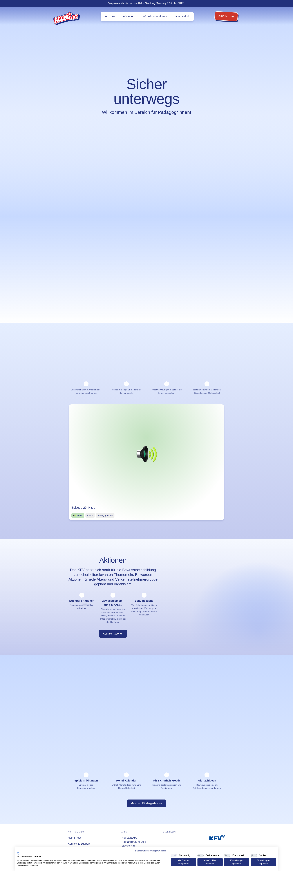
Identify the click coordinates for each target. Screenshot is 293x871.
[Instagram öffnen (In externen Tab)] (170, 838)
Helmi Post (74, 837)
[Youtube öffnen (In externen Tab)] (176, 838)
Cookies (162, 851)
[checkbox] (174, 855)
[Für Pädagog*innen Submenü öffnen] (169, 16)
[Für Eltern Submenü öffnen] (137, 16)
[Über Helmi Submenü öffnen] (191, 16)
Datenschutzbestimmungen (146, 851)
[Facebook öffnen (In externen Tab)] (164, 838)
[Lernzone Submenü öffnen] (117, 16)
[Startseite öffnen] (66, 18)
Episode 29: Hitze (83, 507)
